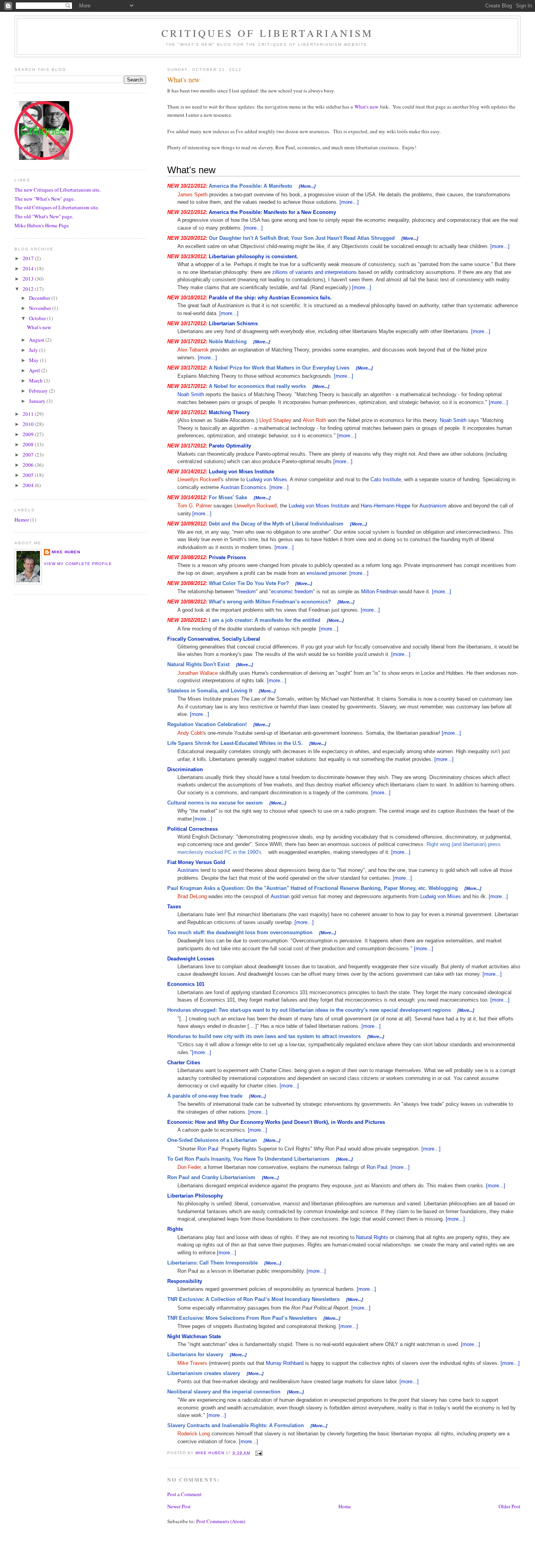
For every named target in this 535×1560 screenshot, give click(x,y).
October (38, 318)
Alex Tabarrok (193, 350)
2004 (29, 485)
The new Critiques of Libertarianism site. (57, 189)
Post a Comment (184, 1494)
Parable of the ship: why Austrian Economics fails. (270, 298)
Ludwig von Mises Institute (241, 472)
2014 (29, 268)
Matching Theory (229, 412)
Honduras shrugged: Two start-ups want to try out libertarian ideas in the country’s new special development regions (309, 1010)
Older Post (510, 1506)
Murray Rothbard (285, 1363)
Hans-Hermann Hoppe (385, 506)
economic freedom (292, 591)
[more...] (349, 202)
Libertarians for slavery (195, 1354)
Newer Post (179, 1506)
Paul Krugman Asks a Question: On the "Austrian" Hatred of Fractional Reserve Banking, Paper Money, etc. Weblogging (312, 888)
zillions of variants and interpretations (314, 272)
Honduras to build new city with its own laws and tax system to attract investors (264, 1036)
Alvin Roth (314, 420)
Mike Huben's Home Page (41, 225)
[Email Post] (259, 1453)
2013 (29, 278)
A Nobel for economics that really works (257, 386)
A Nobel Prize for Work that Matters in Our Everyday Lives (279, 368)
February (39, 390)
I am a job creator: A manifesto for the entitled (264, 620)
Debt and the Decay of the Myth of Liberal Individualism (276, 524)
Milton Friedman (379, 591)
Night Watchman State (194, 1336)
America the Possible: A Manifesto (250, 186)
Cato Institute (386, 479)
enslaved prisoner (326, 573)
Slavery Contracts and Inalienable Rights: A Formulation (235, 1425)
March (36, 380)
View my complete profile (78, 564)
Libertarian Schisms (233, 323)
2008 (29, 444)
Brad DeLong (192, 896)
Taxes (174, 907)
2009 (29, 434)
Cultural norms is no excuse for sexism (215, 803)
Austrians (188, 870)
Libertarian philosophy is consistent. (253, 256)
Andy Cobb (189, 733)
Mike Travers (192, 1363)
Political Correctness (192, 829)
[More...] (307, 186)
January (38, 400)
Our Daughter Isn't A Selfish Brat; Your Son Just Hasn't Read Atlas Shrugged (302, 238)
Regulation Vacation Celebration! (207, 724)
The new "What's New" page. (44, 198)
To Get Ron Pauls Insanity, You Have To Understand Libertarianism (248, 1159)
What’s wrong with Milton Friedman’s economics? (270, 602)
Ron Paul (207, 1149)
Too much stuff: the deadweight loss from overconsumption (240, 932)
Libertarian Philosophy (195, 1196)
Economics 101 (185, 984)
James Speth (192, 194)
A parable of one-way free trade (204, 1096)
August (37, 339)
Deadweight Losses (190, 959)
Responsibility (184, 1281)
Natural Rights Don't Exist (198, 664)
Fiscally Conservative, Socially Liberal (213, 639)
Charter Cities (183, 1062)
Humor (21, 519)
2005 (29, 474)
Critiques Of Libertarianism (267, 33)
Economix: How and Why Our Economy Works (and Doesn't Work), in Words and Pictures (276, 1122)
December (40, 297)
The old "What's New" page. (43, 216)
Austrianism (432, 506)
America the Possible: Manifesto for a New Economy (272, 212)
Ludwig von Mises (266, 479)
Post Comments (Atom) (220, 1521)
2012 (29, 288)
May (34, 360)
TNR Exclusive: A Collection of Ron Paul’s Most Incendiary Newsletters (253, 1299)
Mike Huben (66, 552)
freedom (246, 591)
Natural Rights (372, 1237)
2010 (29, 424)
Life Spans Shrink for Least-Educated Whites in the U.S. (235, 743)
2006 (29, 464)
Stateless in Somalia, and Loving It (209, 691)
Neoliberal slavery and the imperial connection (223, 1392)
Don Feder (189, 1167)
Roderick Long (193, 1434)
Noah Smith (190, 394)
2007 (29, 454)
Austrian (280, 896)
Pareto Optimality (230, 446)
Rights (175, 1229)
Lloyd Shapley (275, 420)
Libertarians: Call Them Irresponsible (212, 1263)
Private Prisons (227, 557)
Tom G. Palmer (194, 506)
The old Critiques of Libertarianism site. (56, 207)
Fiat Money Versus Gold (196, 862)
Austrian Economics (243, 487)
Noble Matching (228, 341)
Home (344, 1506)
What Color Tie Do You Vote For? (249, 583)
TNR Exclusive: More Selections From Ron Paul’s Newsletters (242, 1318)
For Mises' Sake (228, 497)
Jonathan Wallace (197, 673)
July (34, 349)
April (35, 370)
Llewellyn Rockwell (198, 479)
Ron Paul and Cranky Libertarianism (211, 1177)
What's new (366, 106)
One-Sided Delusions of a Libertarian (212, 1140)
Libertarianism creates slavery (203, 1373)
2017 (29, 258)
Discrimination (185, 769)
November (40, 308)
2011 (29, 413)
